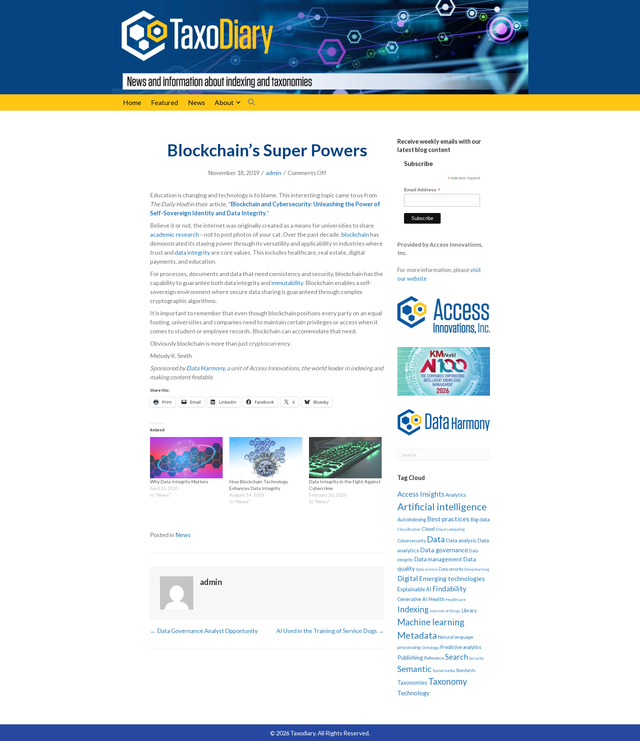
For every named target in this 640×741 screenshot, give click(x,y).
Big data (480, 519)
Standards (465, 670)
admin (273, 172)
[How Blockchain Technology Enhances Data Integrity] (265, 458)
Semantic (414, 669)
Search (456, 656)
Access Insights (420, 494)
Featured (164, 102)
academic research (174, 234)
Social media (444, 670)
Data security (451, 569)
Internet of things (445, 611)
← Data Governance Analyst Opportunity (204, 630)
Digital (407, 578)
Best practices (448, 519)
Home (132, 102)
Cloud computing (450, 529)
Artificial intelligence (442, 506)
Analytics (455, 495)
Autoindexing (411, 519)
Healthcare (456, 599)
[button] (238, 102)
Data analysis (461, 540)
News (196, 102)
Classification (409, 529)
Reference (434, 658)
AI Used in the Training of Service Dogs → (330, 630)
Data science (427, 569)
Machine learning (430, 622)
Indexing (413, 609)
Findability (449, 588)
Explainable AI (414, 589)
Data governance (444, 550)
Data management (438, 559)
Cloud (428, 529)
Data (436, 539)
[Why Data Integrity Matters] (186, 458)
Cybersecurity (411, 540)
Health (436, 599)
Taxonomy (447, 681)
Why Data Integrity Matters (179, 481)
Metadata (417, 635)
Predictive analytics (460, 647)
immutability (287, 282)
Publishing (410, 657)
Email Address (422, 190)
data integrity (192, 252)
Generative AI (412, 599)
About (224, 102)
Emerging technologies (452, 578)
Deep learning (476, 569)
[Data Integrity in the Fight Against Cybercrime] (345, 458)
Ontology (430, 647)
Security (476, 658)
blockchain (355, 234)
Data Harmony (205, 368)
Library (469, 610)
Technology (413, 693)
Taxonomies (412, 682)
